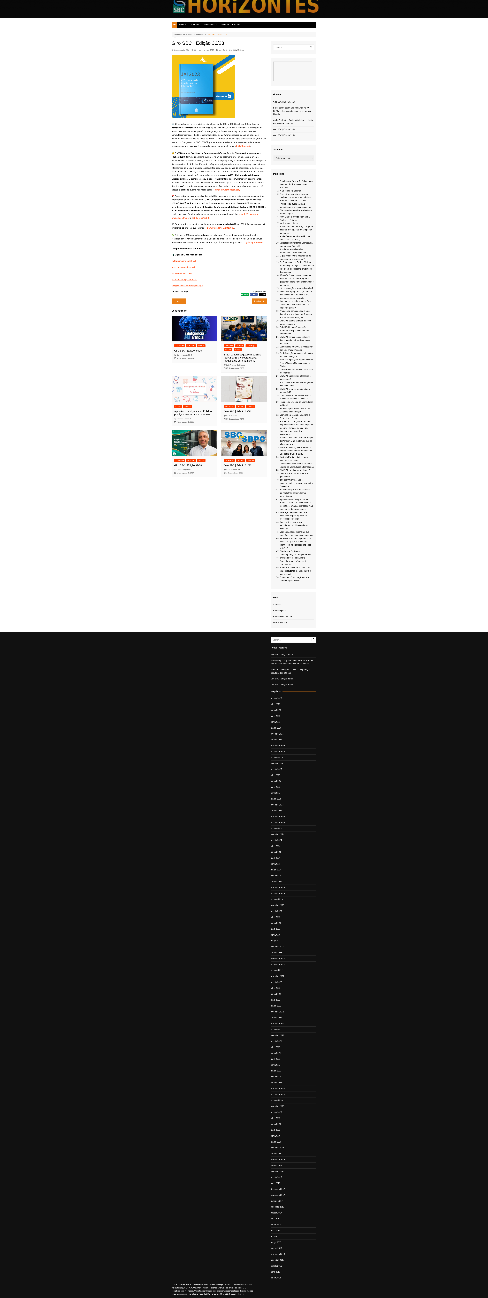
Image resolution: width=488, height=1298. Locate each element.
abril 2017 (275, 1236)
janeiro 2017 (276, 1248)
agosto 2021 (276, 1041)
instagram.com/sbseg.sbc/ (227, 189)
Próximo (257, 301)
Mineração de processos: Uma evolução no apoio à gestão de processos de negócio (293, 515)
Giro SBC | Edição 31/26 (237, 465)
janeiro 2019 (276, 1165)
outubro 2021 (277, 1029)
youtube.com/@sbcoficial (184, 279)
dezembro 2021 (278, 1023)
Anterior (180, 301)
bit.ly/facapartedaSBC (253, 242)
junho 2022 (276, 994)
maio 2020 (275, 1130)
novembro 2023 (278, 893)
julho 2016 (275, 1272)
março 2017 (276, 1242)
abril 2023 (275, 935)
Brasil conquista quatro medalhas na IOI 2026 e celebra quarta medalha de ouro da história (242, 357)
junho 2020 (276, 1124)
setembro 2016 (277, 1260)
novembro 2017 (278, 1195)
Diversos (240, 346)
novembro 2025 (278, 751)
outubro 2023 (277, 899)
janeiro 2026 (276, 740)
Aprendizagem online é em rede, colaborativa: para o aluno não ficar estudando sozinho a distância (295, 197)
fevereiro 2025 (277, 805)
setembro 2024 (277, 834)
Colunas (195, 25)
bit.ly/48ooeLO (243, 146)
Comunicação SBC (181, 50)
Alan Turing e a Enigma (290, 191)
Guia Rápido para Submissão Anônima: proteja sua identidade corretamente (294, 330)
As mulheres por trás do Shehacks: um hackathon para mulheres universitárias (295, 493)
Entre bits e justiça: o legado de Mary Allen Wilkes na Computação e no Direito (296, 363)
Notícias (240, 50)
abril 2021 (275, 1065)
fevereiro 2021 (277, 1077)
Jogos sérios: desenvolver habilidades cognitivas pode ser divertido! (294, 525)
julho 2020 (275, 1118)
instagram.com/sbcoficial (184, 261)
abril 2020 (275, 1136)
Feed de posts (279, 611)
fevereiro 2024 (277, 876)
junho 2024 (276, 852)
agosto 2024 (276, 840)
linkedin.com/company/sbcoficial (187, 285)
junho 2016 (276, 1278)
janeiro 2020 (276, 1154)
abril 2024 (275, 864)
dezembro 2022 (278, 958)
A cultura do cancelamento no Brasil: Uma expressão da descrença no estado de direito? (296, 304)
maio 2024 (275, 858)
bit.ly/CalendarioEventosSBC (220, 228)
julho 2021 (275, 1047)
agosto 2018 (276, 1177)
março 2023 (276, 941)
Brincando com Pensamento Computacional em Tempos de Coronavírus (293, 561)
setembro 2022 (277, 976)
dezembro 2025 (278, 746)
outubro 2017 (277, 1201)
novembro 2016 (278, 1254)
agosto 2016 (276, 1266)
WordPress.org (280, 622)
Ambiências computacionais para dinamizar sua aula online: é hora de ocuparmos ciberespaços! (296, 314)
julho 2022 (275, 988)
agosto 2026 (276, 698)
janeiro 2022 (276, 1018)
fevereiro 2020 (277, 1148)
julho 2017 (275, 1219)
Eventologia (251, 346)
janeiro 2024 (276, 881)
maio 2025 (275, 787)
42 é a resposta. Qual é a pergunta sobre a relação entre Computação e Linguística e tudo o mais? (296, 450)
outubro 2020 (277, 1100)
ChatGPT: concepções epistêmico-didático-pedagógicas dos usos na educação (295, 340)
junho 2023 (276, 923)
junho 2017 (276, 1225)
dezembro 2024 (278, 817)
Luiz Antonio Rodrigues (235, 365)
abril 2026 (275, 722)
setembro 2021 (277, 1035)
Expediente (223, 50)
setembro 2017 (277, 1207)
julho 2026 (275, 704)
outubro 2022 (277, 970)
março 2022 (276, 1006)
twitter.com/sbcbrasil (182, 273)
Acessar (277, 605)
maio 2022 (275, 1000)
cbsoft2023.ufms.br (248, 214)
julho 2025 (275, 775)
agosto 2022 (276, 982)
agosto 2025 (276, 769)
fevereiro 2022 (277, 1012)
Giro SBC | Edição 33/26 (237, 411)
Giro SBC (236, 25)
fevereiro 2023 (277, 947)
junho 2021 (276, 1053)
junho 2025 (276, 781)
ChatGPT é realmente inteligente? (295, 470)
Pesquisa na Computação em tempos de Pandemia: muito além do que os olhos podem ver (296, 441)
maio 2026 (275, 716)
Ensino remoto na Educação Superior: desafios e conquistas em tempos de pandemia (297, 230)
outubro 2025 (277, 757)
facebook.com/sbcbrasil (183, 267)
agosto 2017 (276, 1213)
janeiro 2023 (276, 953)
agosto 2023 (276, 911)
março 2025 (276, 799)
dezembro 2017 (278, 1189)
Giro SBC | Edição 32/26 (188, 465)
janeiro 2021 (276, 1083)
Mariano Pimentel (184, 419)
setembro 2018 (277, 1171)
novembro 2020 (278, 1094)
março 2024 (276, 870)
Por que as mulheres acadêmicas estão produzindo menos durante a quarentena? (295, 571)
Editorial (182, 25)
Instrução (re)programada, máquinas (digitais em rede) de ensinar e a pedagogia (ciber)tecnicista (296, 294)
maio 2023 (275, 929)
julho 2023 (275, 917)
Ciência (178, 406)
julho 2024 (275, 846)
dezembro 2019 (278, 1159)
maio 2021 (275, 1059)
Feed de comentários (282, 616)
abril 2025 (275, 793)
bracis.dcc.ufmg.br (180, 218)
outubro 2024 (277, 828)
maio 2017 (275, 1230)
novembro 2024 (278, 822)
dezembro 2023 (278, 887)
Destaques (224, 25)
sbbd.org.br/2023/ (200, 218)
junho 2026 (276, 710)
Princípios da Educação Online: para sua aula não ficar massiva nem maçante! (296, 184)
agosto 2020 (276, 1112)
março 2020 (276, 1142)
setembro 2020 (277, 1106)
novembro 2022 (278, 964)
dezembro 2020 (278, 1088)
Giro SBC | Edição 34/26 (188, 350)
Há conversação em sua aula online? (296, 288)
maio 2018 (275, 1183)
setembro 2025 (277, 763)
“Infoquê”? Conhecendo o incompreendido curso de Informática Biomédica (296, 483)
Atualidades (209, 25)
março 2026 (276, 728)
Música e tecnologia (289, 223)
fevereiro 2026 (277, 734)
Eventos (228, 350)
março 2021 (276, 1071)
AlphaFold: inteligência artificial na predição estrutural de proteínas (293, 122)
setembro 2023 (277, 905)
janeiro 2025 (276, 811)
